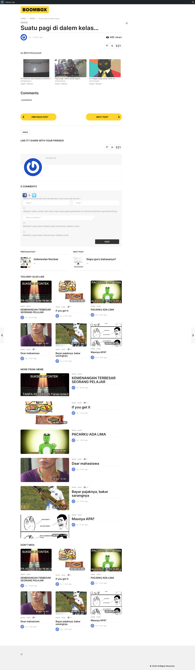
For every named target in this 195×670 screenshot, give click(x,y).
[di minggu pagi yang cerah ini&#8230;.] (105, 68)
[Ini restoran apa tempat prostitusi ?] (36, 68)
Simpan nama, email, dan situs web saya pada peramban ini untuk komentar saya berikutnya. (70, 211)
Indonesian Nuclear (46, 259)
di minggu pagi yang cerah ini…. (103, 78)
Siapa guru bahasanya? (101, 259)
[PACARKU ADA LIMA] (106, 292)
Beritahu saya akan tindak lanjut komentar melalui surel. (51, 226)
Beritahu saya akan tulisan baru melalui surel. (46, 235)
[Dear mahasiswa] (36, 334)
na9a (25, 132)
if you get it (62, 310)
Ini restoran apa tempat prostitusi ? (36, 78)
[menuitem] (2, 2)
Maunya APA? (98, 352)
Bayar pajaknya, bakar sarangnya (68, 354)
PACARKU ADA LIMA (102, 309)
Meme (24, 22)
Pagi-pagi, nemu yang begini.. (68, 78)
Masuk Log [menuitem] (10, 2)
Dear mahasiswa (30, 353)
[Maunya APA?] (106, 334)
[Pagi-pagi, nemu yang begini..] (70, 68)
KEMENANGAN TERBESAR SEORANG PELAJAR (36, 311)
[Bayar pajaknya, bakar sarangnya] (71, 334)
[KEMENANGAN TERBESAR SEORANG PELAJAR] (36, 292)
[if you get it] (71, 292)
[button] (25, 195)
